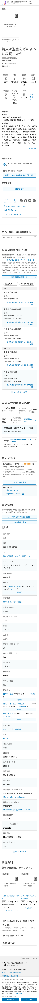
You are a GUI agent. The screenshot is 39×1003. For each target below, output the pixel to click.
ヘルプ (21, 272)
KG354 (5, 738)
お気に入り (6, 202)
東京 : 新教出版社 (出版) (12, 602)
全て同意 (29, 999)
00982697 (23, 706)
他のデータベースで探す (14, 214)
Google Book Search (13, 493)
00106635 (13, 589)
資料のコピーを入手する (10, 976)
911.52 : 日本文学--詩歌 (12, 729)
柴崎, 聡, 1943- (15, 586)
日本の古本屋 (10, 490)
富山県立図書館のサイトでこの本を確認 (20, 366)
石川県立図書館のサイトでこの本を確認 (20, 386)
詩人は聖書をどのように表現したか (17, 556)
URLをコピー (13, 202)
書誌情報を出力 (11, 210)
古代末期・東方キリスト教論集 (29, 897)
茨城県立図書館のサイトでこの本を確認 (20, 303)
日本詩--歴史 (8, 693)
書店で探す (19, 189)
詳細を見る (31, 97)
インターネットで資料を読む (11, 973)
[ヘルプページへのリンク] (13, 40)
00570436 (7, 716)
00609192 (31, 693)
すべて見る (33, 148)
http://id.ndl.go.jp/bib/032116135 (16, 809)
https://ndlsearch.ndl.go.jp (14, 796)
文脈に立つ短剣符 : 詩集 (10, 897)
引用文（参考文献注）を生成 (16, 206)
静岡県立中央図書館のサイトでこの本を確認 (20, 343)
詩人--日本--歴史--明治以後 (13, 703)
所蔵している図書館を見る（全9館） (19, 175)
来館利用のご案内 (28, 420)
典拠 (18, 592)
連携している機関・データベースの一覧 (20, 260)
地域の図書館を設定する (19, 277)
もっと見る (10, 911)
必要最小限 (10, 999)
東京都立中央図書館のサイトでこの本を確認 (20, 323)
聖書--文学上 (8, 713)
